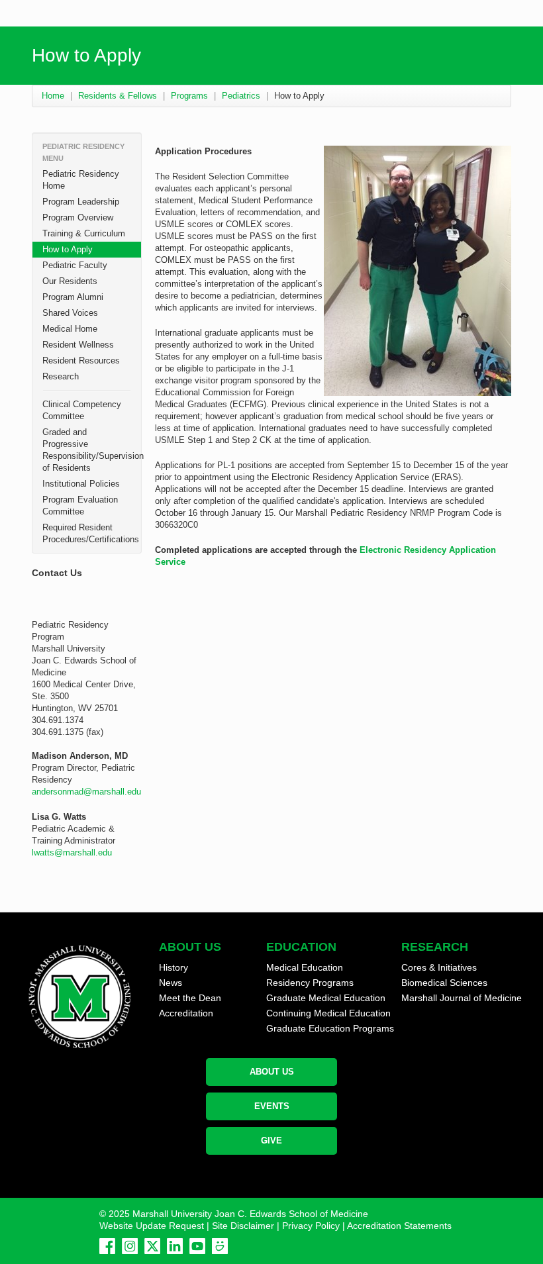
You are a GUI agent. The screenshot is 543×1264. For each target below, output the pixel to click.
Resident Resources (81, 360)
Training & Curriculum (83, 233)
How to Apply (67, 249)
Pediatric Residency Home (80, 180)
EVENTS (271, 1106)
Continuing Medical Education (328, 1013)
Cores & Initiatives (439, 967)
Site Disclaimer (243, 1225)
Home (53, 96)
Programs (189, 96)
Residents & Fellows (117, 96)
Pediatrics (241, 96)
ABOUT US (272, 1072)
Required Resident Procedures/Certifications (90, 533)
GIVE (271, 1140)
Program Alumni (72, 297)
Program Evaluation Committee (80, 505)
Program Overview (77, 217)
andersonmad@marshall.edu (86, 792)
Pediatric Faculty (74, 265)
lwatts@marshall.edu (72, 852)
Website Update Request (151, 1225)
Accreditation (186, 1013)
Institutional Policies (81, 484)
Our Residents (69, 281)
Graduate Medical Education (325, 998)
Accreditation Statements (399, 1225)
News (170, 982)
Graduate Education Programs (330, 1028)
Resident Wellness (78, 345)
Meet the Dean (190, 998)
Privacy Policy (311, 1225)
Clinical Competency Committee (81, 410)
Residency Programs (310, 982)
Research (60, 376)
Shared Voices (70, 313)
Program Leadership (80, 202)
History (173, 967)
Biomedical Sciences (444, 982)
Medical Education (304, 967)
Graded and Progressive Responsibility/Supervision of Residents (91, 450)
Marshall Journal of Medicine (461, 998)
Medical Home (69, 329)
